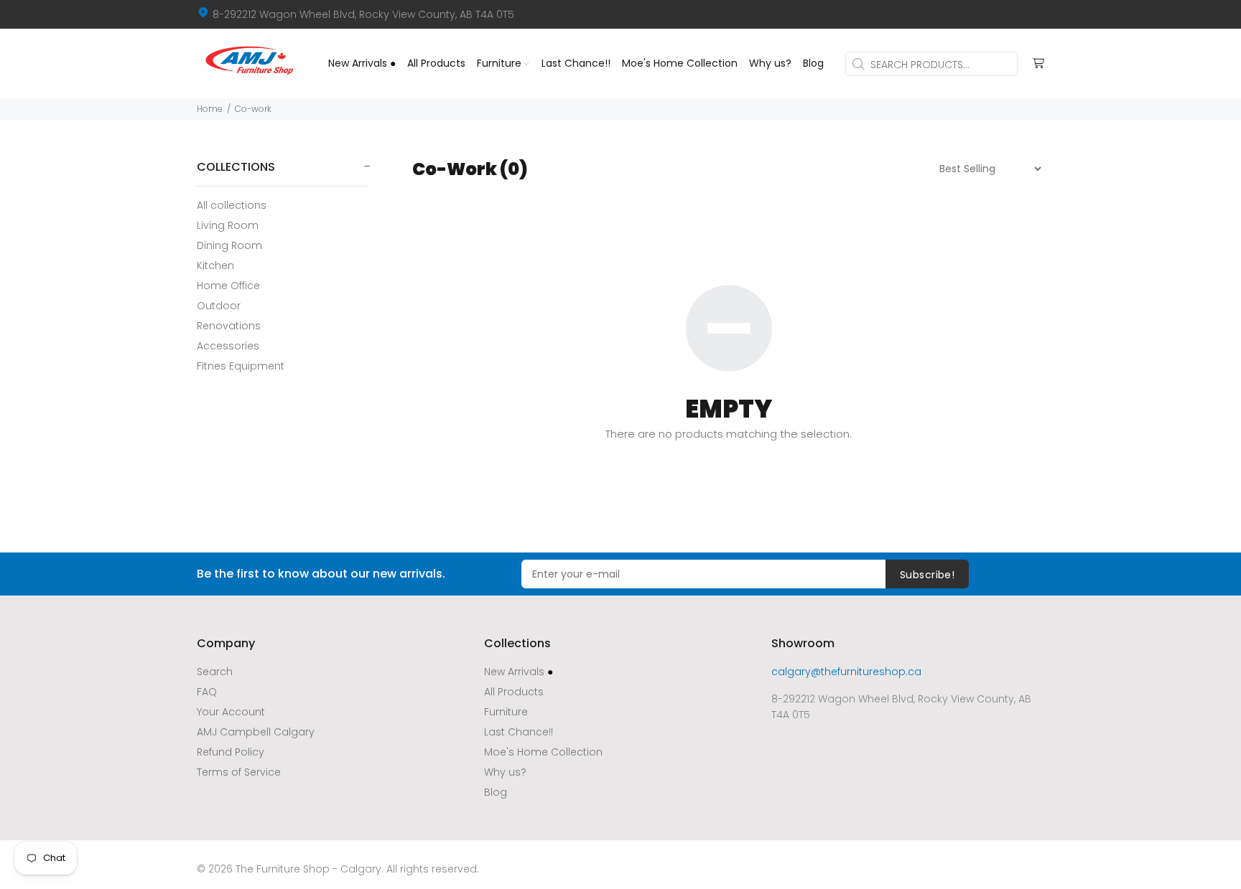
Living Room (228, 225)
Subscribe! (927, 575)
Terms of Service (239, 772)
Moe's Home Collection (543, 752)
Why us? (505, 772)
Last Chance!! (518, 732)
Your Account (231, 712)
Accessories (228, 346)
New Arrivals (518, 671)
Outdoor (219, 305)
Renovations (229, 326)
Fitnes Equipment (240, 365)
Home (210, 109)
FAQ (207, 692)
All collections (231, 205)
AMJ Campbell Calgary (256, 732)
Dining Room (229, 245)
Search (215, 671)
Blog (495, 792)
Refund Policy (230, 752)
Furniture (506, 712)
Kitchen (215, 265)
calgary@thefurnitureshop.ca (846, 671)
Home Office (228, 285)
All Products (514, 692)
